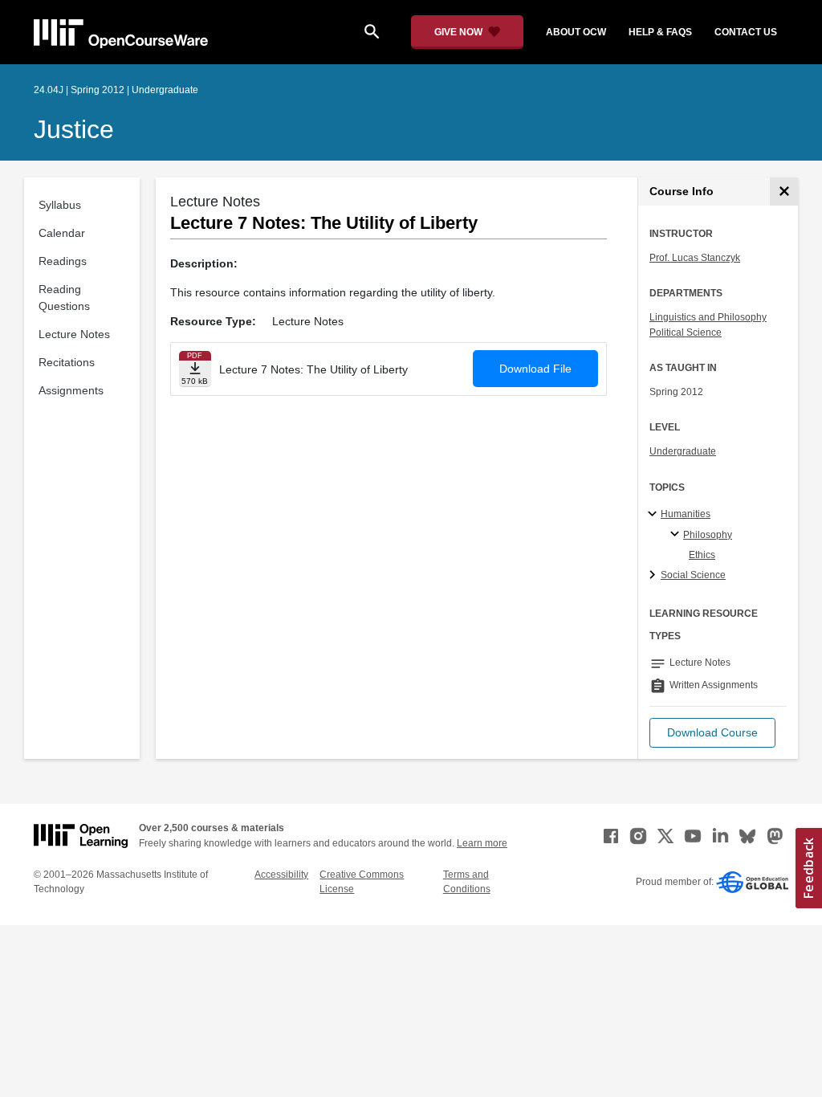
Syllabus (60, 204)
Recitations (67, 362)
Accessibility (281, 874)
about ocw (576, 32)
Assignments (71, 390)
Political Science (685, 332)
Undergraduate (682, 451)
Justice (74, 129)
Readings (63, 261)
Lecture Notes (74, 334)
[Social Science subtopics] (654, 575)
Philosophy (707, 534)
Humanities (685, 514)
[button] (712, 733)
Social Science (693, 575)
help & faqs (660, 32)
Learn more (482, 843)
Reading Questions (64, 297)
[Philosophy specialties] (677, 534)
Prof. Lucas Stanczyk (694, 257)
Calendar (62, 232)
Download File (535, 368)
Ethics (702, 555)
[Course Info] (784, 191)
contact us (745, 32)
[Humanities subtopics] (654, 514)
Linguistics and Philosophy (708, 317)
